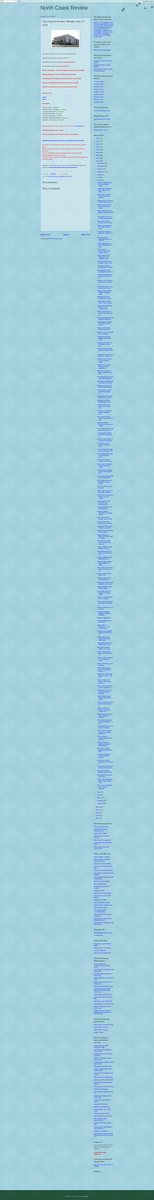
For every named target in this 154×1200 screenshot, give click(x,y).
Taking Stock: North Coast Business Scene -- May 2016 (104, 675)
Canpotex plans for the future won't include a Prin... (104, 406)
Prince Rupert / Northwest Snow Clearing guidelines (103, 69)
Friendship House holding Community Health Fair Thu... (104, 471)
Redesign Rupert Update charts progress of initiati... (104, 563)
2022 (97, 144)
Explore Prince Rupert (100, 833)
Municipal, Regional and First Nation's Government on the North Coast (102, 990)
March (100, 797)
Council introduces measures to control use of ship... (105, 424)
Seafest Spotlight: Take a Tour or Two (104, 574)
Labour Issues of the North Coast (103, 986)
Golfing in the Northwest (101, 1131)
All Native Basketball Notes (102, 1107)
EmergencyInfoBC (99, 890)
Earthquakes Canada (100, 900)
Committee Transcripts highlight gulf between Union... (104, 338)
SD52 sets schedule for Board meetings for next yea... (104, 372)
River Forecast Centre (100, 907)
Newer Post (45, 235)
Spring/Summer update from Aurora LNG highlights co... (104, 366)
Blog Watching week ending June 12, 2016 (105, 531)
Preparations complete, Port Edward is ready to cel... (105, 355)
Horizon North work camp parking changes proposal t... (105, 212)
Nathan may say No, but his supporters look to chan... (105, 583)
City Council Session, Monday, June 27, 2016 (104, 266)
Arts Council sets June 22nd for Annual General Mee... (105, 418)
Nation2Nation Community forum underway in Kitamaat (105, 715)
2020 (97, 149)
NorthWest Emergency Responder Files (100, 830)
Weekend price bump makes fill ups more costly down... (103, 638)
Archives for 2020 (99, 92)
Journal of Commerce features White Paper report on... (104, 681)
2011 (97, 818)
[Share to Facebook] (66, 174)
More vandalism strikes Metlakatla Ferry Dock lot (105, 271)
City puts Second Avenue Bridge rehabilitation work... (104, 412)
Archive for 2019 (98, 94)
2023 (97, 141)
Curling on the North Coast (101, 1113)
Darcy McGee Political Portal (102, 953)
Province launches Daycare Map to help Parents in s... (105, 704)
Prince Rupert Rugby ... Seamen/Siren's (101, 1119)
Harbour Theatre (98, 1032)
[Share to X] (64, 174)
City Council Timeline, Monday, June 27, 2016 (104, 222)
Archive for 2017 (98, 99)
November (101, 166)
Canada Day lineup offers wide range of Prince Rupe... (104, 190)
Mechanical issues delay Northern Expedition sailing (104, 292)
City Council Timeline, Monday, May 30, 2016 (104, 771)
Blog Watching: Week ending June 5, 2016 (103, 648)
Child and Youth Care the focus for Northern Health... (104, 360)
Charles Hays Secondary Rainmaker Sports (101, 1046)
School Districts (98, 935)
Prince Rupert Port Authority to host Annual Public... (105, 476)
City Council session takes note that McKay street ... (105, 767)
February (100, 800)
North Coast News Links (101, 826)
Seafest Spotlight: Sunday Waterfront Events (104, 547)
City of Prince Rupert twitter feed (103, 870)
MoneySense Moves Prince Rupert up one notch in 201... (105, 569)
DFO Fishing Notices (100, 884)
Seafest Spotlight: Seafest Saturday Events (104, 558)
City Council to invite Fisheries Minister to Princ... (103, 445)
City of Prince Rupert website (102, 863)
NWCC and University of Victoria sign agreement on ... (104, 313)
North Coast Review (64, 8)
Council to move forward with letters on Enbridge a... (104, 434)
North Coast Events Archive (102, 110)
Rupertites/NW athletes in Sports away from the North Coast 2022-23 (103, 1135)
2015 (97, 807)
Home (65, 235)
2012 (97, 815)
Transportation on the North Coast (104, 1004)
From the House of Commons (102, 948)
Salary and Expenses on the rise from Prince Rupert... (104, 206)
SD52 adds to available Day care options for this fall (105, 382)
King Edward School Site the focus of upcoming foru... (104, 553)
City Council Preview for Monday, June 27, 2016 (104, 262)
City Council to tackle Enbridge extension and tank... (104, 750)
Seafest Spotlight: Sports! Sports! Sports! (104, 587)
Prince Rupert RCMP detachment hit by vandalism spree (103, 257)
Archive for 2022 (98, 87)
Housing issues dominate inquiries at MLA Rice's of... (104, 632)
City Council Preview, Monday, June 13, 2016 (104, 518)
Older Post (85, 235)
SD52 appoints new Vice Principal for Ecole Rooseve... (104, 692)
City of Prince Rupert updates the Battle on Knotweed (104, 613)
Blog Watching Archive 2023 (102, 119)
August (100, 174)
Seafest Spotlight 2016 (103, 618)
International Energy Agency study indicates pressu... (105, 377)
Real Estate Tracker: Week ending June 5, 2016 (105, 643)
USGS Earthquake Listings (102, 902)
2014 (97, 810)
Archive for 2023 (98, 84)
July (99, 177)
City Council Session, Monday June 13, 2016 (104, 522)
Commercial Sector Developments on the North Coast (102, 965)
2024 (97, 138)
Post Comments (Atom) (55, 238)
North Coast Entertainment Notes (103, 1024)
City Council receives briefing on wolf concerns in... (105, 762)
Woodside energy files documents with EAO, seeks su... (104, 542)
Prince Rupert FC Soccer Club (103, 1116)
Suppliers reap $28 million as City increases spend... (104, 184)
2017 (97, 158)
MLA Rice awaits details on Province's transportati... (105, 439)
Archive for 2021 (98, 89)
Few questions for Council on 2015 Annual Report (104, 217)
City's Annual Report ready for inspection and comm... (105, 455)
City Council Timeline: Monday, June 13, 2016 (104, 460)
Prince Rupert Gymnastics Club (103, 1077)
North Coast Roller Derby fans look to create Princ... (104, 227)
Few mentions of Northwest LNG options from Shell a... (105, 603)
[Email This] (60, 174)
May (99, 792)
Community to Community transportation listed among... (105, 465)
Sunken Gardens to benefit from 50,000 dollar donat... (105, 659)
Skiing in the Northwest (100, 1104)
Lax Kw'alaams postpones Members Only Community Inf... (105, 307)
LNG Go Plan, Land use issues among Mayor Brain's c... (104, 669)
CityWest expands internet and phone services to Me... (105, 276)
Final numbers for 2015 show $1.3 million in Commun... (104, 196)
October (100, 169)
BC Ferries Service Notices (102, 881)
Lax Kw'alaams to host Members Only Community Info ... (103, 502)
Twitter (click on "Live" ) (100, 130)
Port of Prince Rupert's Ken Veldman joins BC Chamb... (105, 496)
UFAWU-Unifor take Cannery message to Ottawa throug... (104, 744)
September (101, 172)
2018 (97, 155)
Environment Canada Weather (102, 893)
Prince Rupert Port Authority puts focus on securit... (105, 429)
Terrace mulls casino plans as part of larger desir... (105, 686)
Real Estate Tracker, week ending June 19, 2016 (105, 396)
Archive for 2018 (98, 97)
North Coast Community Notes (103, 994)
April (99, 795)
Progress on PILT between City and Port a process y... (105, 282)
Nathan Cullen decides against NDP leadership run (104, 653)
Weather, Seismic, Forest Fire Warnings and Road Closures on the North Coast (103, 1012)
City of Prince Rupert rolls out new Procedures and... (104, 721)
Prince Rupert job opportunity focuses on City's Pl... (104, 239)
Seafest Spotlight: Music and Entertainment (104, 578)
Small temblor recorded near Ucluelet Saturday (104, 302)
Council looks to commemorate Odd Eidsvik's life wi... (103, 251)
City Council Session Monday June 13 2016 (59, 176)
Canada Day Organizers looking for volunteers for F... (105, 233)
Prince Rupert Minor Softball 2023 (103, 1080)
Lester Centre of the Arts (101, 1027)
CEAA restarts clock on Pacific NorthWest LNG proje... (104, 245)
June (99, 180)
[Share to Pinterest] (67, 174)
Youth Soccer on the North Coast (103, 1086)
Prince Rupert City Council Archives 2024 (101, 847)
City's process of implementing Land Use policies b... (104, 738)
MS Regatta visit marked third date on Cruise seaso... (104, 482)
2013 (97, 812)
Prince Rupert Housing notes (102, 840)
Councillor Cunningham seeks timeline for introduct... (104, 756)
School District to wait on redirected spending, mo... (104, 391)
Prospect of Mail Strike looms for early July (103, 328)
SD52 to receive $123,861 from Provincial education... (104, 787)
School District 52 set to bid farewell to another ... (105, 726)
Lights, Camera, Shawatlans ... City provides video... (103, 626)
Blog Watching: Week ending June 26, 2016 (104, 297)
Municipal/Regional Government (103, 932)
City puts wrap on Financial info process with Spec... (105, 201)
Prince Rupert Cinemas (101, 1030)
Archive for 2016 (98, 102)
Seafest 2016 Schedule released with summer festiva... (104, 698)
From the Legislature (100, 950)
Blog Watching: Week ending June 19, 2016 (104, 401)
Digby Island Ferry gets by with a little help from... (105, 491)
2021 (97, 147)
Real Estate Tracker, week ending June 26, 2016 (105, 287)
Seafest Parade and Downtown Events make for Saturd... (105, 536)
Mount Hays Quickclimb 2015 (102, 1066)
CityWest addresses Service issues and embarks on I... (103, 709)
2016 (97, 161)
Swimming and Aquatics (101, 1089)
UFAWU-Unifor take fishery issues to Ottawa (105, 597)
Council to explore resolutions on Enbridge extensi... (104, 513)
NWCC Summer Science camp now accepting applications (104, 732)
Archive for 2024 (98, 81)
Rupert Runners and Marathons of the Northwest (103, 1127)
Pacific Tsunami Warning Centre (103, 905)
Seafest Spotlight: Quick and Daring (104, 621)
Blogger (86, 1196)
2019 (97, 152)
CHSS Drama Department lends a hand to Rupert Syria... (105, 781)
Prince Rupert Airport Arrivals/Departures (100, 911)
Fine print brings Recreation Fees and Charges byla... (105, 450)
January (100, 803)
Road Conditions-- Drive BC (102, 857)
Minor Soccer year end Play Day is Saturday (105, 333)
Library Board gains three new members (104, 507)
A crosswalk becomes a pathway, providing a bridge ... (104, 592)
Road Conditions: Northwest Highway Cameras (102, 860)
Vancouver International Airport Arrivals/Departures (103, 919)
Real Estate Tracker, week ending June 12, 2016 (105, 527)
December (101, 163)
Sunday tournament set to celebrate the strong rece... (104, 344)
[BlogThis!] (62, 174)
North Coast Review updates (102, 50)
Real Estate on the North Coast (103, 1001)
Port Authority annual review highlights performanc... (105, 318)
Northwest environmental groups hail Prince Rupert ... (105, 350)
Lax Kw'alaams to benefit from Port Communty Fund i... (104, 323)
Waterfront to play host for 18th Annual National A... (105, 386)
